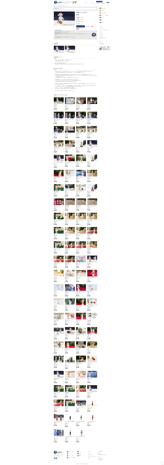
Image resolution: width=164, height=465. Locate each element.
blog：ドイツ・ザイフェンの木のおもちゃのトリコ (58, 455)
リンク (99, 456)
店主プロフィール (102, 28)
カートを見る (99, 1)
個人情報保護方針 (102, 43)
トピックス (101, 26)
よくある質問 (100, 451)
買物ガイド (98, 3)
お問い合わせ (103, 3)
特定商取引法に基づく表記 (101, 454)
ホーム (94, 3)
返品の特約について (88, 26)
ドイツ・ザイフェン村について (92, 456)
